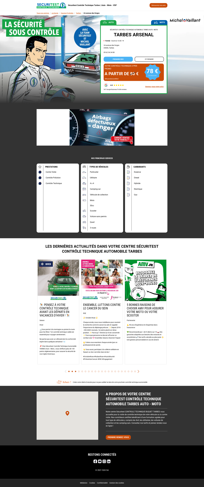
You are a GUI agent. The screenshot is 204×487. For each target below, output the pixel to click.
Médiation (83, 483)
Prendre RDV (118, 59)
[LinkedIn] (108, 461)
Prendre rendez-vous (118, 437)
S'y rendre (149, 59)
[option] (58, 312)
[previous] (65, 371)
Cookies (92, 483)
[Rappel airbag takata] (102, 127)
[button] (114, 40)
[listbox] (102, 312)
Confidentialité (102, 483)
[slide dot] (69, 371)
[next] (138, 371)
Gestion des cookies (116, 483)
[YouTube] (100, 461)
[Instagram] (104, 461)
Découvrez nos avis (158, 5)
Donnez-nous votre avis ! (154, 87)
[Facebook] (95, 461)
